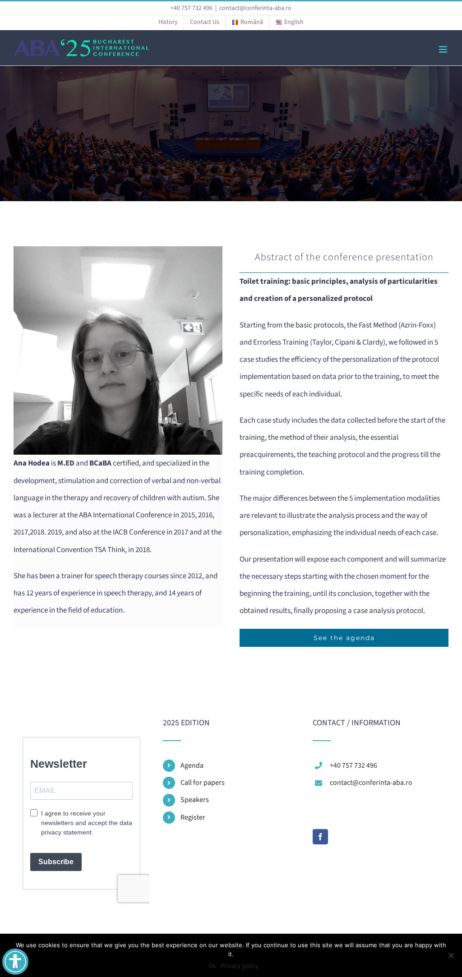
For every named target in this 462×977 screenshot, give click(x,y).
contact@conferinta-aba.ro (255, 8)
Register (192, 817)
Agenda (191, 765)
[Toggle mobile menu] (443, 49)
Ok (212, 965)
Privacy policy (240, 965)
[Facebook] (320, 836)
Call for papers (202, 783)
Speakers (194, 800)
